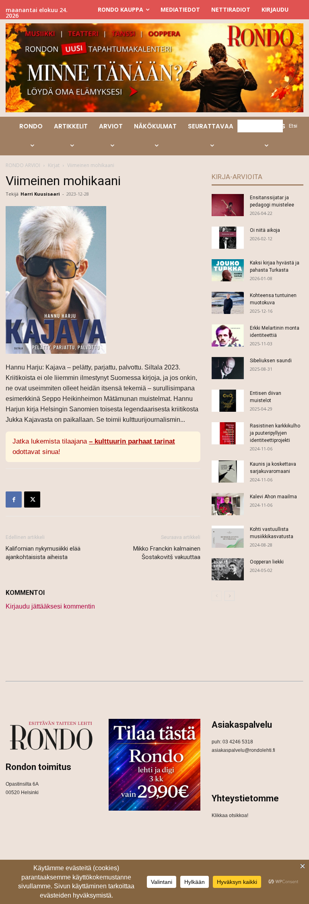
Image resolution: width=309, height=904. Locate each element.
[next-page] (230, 596)
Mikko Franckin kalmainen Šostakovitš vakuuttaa (166, 553)
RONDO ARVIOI (23, 165)
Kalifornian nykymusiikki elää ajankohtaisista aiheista (43, 553)
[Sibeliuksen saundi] (228, 368)
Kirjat (54, 165)
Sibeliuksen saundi (271, 360)
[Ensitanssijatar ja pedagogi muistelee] (228, 205)
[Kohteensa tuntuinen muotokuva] (228, 303)
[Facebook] (14, 499)
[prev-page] (217, 596)
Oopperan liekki (267, 562)
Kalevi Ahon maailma (273, 496)
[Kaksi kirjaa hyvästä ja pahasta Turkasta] (228, 270)
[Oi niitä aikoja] (228, 238)
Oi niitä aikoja (265, 230)
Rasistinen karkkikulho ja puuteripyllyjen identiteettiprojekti (275, 433)
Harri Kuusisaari (40, 194)
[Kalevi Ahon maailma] (228, 504)
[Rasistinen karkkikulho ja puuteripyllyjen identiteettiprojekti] (228, 433)
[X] (32, 499)
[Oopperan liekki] (228, 569)
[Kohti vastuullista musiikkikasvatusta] (228, 537)
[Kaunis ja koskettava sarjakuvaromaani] (228, 471)
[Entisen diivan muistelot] (228, 401)
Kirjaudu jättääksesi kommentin (50, 606)
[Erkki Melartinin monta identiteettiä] (228, 335)
